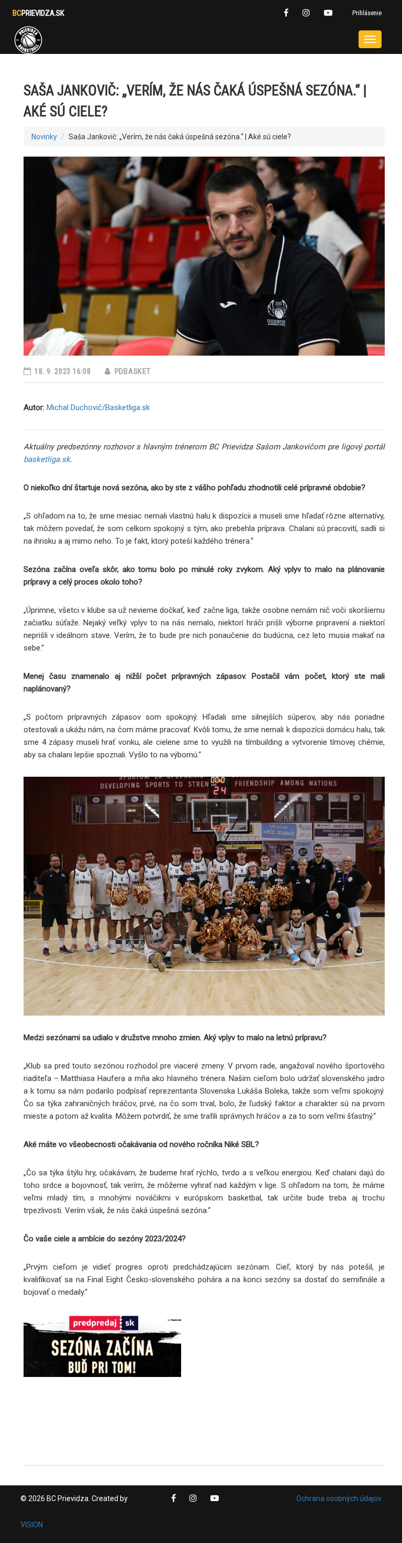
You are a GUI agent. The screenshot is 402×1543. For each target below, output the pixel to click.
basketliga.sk (47, 459)
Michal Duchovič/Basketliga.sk (98, 407)
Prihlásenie (367, 13)
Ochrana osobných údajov (339, 1498)
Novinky (44, 137)
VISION (31, 1524)
